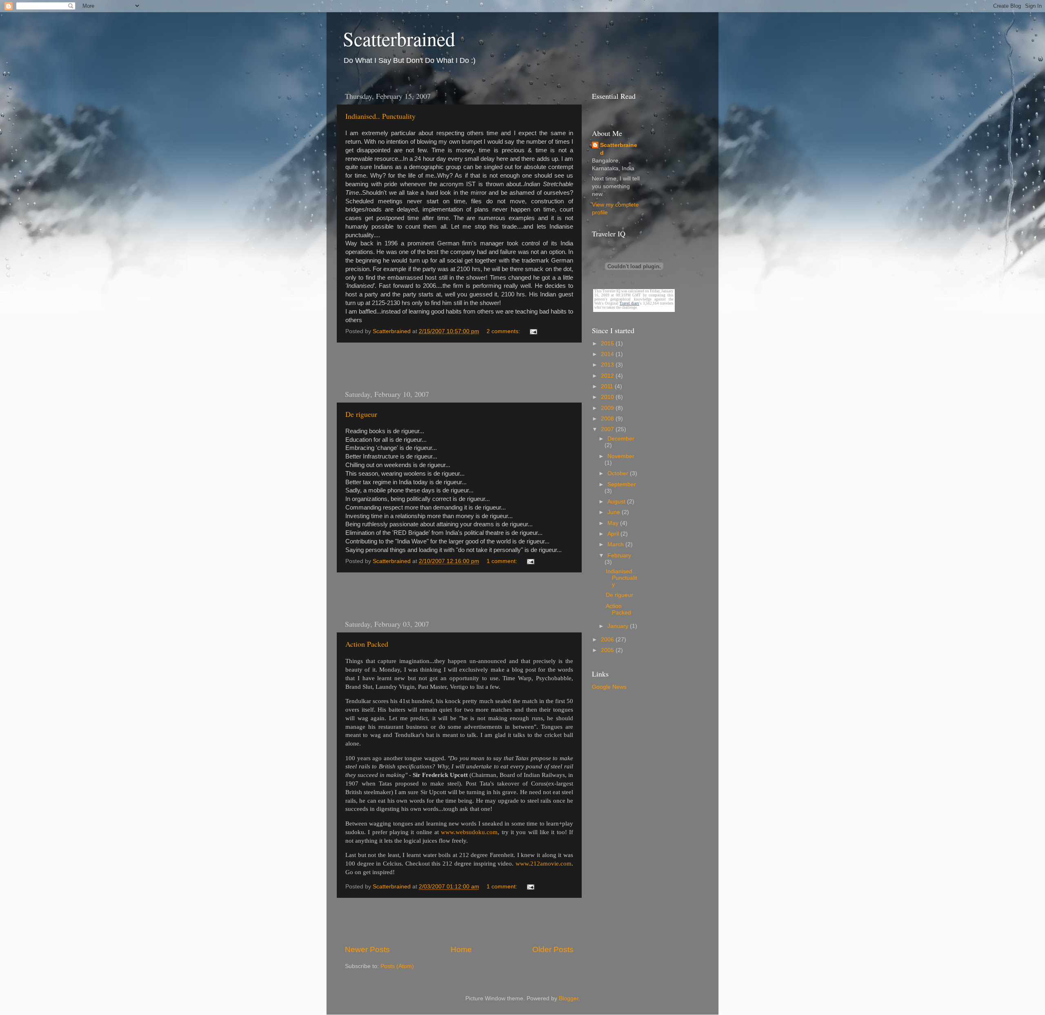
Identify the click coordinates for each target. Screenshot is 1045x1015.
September (621, 484)
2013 (608, 365)
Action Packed (366, 644)
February (619, 555)
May (613, 523)
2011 (608, 386)
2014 (608, 354)
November (620, 456)
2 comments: (504, 331)
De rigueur (361, 414)
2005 (608, 650)
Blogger (568, 998)
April (613, 534)
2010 (608, 397)
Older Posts (553, 949)
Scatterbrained (399, 38)
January (618, 626)
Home (461, 949)
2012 (608, 376)
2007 (608, 429)
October (618, 473)
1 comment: (503, 561)
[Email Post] (533, 331)
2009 (608, 408)
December (620, 439)
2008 (608, 419)
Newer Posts (367, 949)
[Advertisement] (459, 366)
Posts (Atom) (397, 966)
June (614, 512)
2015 (608, 344)
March (616, 544)
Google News (609, 687)
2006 (608, 640)
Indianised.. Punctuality (380, 116)
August (617, 502)
